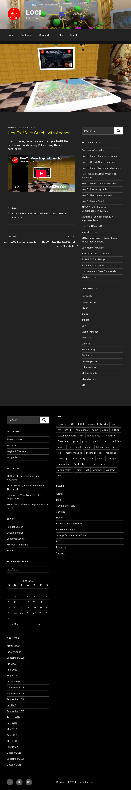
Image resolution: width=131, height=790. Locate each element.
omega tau (63, 464)
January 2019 (13, 681)
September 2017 (15, 711)
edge (105, 430)
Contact (60, 511)
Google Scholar (15, 532)
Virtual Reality (89, 373)
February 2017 (14, 747)
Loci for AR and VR (92, 226)
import (85, 319)
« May (15, 624)
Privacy (60, 541)
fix (81, 435)
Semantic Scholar (16, 538)
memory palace (74, 452)
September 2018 (16, 699)
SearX (10, 550)
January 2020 (14, 651)
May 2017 (12, 729)
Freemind (110, 435)
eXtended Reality (67, 435)
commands (19, 214)
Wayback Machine (16, 451)
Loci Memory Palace (93, 247)
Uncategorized (90, 361)
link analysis (102, 447)
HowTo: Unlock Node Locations (99, 162)
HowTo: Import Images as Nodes (99, 156)
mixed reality (78, 458)
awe (114, 424)
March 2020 (13, 645)
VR (83, 385)
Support (60, 553)
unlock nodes (89, 367)
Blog (61, 35)
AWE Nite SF (65, 430)
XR (59, 475)
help (106, 441)
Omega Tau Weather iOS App (71, 535)
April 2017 (12, 735)
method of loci (94, 452)
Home (11, 35)
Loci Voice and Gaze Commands (99, 271)
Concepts (44, 35)
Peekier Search (15, 526)
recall (93, 464)
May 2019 (12, 675)
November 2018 (15, 693)
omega (112, 458)
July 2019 (11, 663)
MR (91, 458)
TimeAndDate (14, 439)
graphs (45, 214)
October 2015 (14, 764)
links (115, 447)
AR (72, 424)
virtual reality (64, 470)
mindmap (63, 458)
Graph (85, 307)
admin (31, 128)
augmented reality (98, 424)
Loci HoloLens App (66, 529)
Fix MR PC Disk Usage (93, 259)
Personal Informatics (93, 150)
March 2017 (13, 741)
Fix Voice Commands (93, 265)
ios (70, 447)
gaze (75, 441)
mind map (111, 452)
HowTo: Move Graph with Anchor (99, 183)
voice (78, 470)
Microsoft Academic (17, 544)
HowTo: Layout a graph (94, 189)
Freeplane (63, 441)
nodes (100, 458)
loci (55, 214)
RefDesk (11, 445)
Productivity (89, 349)
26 (28, 613)
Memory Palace (90, 331)
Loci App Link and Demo (69, 523)
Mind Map (87, 337)
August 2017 (13, 717)
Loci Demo (13, 569)
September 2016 (16, 758)
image (85, 314)
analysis (62, 424)
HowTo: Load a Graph (93, 201)
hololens (117, 441)
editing (33, 214)
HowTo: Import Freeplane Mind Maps (102, 168)
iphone (88, 447)
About (73, 35)
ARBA (81, 424)
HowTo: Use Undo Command (97, 195)
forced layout (89, 302)
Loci (34, 12)
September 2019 (16, 657)
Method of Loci (90, 277)
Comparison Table (65, 505)
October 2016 (14, 752)
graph (85, 441)
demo (95, 430)
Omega (86, 343)
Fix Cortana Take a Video (95, 253)
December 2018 (15, 687)
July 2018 (11, 705)
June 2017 (12, 723)
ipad (78, 447)
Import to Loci (89, 232)
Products (25, 35)
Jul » (40, 624)
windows (110, 470)
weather (97, 470)
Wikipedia (12, 457)
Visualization (89, 379)
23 (9, 613)
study (104, 464)
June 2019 (12, 669)
